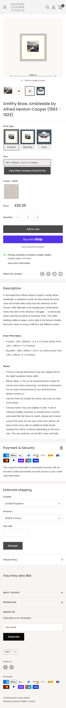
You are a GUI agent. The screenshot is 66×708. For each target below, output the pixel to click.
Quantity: (8, 217)
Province (7, 511)
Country (7, 496)
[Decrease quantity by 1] (18, 217)
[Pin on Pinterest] (48, 274)
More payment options (33, 246)
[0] (60, 7)
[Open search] (47, 7)
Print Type (8, 126)
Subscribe (13, 636)
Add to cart (33, 229)
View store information (19, 263)
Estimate (13, 545)
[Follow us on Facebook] (5, 667)
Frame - (10, 181)
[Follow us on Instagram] (11, 667)
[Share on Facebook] (42, 274)
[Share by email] (60, 274)
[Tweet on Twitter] (54, 274)
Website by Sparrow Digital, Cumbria (19, 701)
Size (5, 156)
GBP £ (8, 652)
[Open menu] (4, 7)
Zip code (7, 526)
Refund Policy (10, 559)
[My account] (53, 7)
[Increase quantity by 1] (37, 217)
